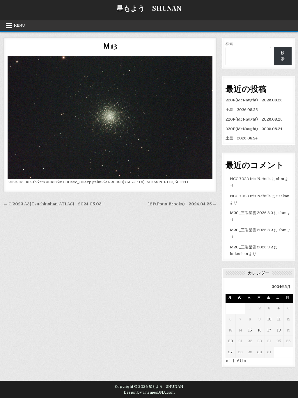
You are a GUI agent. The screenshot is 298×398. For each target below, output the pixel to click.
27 (230, 352)
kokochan (239, 254)
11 (279, 319)
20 (230, 341)
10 (269, 319)
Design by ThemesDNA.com (149, 392)
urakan (282, 196)
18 (279, 330)
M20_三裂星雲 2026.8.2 (251, 213)
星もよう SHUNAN (148, 7)
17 (269, 330)
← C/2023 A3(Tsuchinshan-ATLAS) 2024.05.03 (52, 204)
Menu (19, 25)
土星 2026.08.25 (242, 109)
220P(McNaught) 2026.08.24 (254, 129)
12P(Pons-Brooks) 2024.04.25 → (182, 204)
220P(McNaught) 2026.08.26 (254, 100)
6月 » (241, 360)
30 (259, 352)
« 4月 (230, 360)
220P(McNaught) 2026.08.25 (254, 119)
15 (250, 330)
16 (260, 330)
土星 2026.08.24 (242, 138)
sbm (280, 179)
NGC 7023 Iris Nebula (250, 179)
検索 (229, 44)
